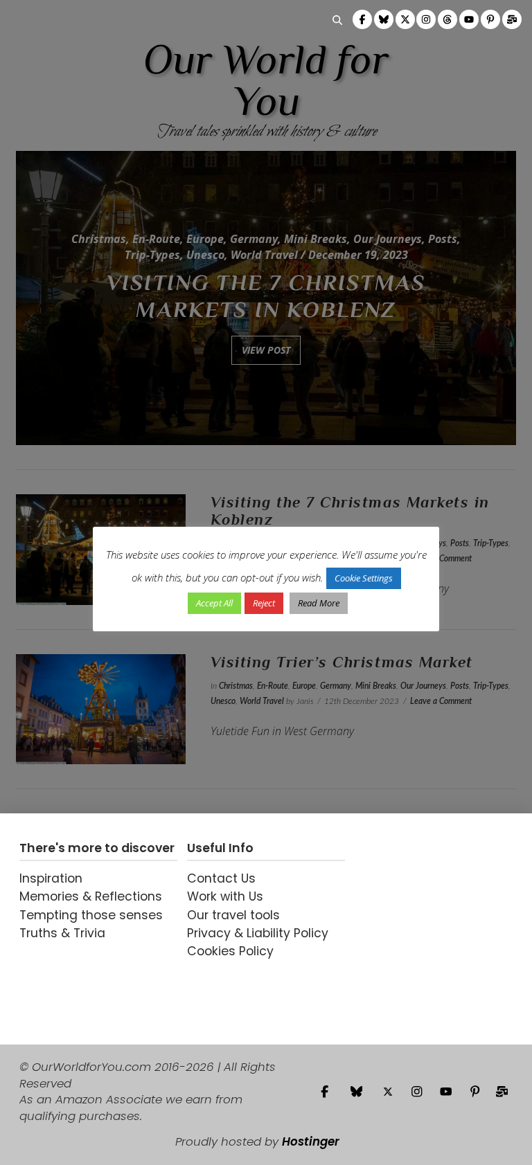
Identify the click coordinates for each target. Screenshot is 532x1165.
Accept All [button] (214, 603)
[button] (337, 20)
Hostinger (310, 1141)
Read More (318, 603)
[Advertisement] (433, 928)
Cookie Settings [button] (364, 578)
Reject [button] (264, 603)
